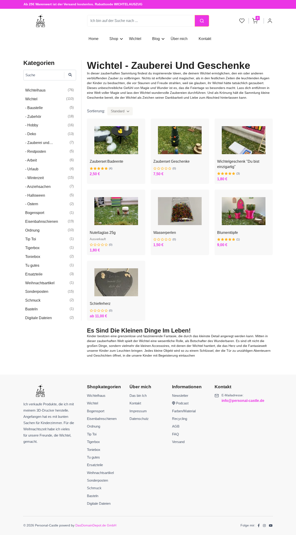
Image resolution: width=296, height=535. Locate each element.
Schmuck (94, 488)
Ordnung (93, 426)
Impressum (138, 411)
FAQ (175, 434)
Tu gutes (93, 457)
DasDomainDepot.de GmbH (95, 525)
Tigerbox (93, 442)
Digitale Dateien (99, 503)
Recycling (179, 419)
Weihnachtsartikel (100, 473)
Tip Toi (91, 434)
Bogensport (95, 411)
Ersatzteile (95, 465)
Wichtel (135, 39)
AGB (175, 426)
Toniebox (93, 450)
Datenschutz (139, 419)
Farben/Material (184, 411)
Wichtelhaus (96, 395)
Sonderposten (97, 480)
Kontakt (204, 39)
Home (94, 39)
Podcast (181, 403)
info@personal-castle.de (243, 401)
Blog (156, 39)
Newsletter (180, 395)
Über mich (179, 39)
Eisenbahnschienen (102, 419)
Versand (178, 442)
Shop (113, 39)
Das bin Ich (138, 395)
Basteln (92, 496)
